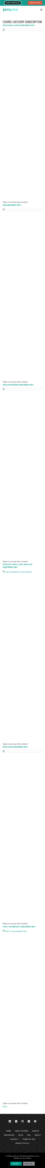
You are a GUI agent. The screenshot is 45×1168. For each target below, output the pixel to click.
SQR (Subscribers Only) (12, 205)
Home (8, 1131)
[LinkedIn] (10, 1121)
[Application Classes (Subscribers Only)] (22, 114)
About (38, 1135)
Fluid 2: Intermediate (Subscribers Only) (19, 926)
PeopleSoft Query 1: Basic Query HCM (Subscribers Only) (17, 565)
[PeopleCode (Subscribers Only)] (22, 836)
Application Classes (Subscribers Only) (19, 25)
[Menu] (41, 10)
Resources (9, 1135)
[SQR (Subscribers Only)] (22, 294)
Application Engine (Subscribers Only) (18, 384)
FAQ (29, 1135)
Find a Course (21, 1131)
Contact (14, 1139)
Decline (28, 1164)
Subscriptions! (13, 3)
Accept (16, 1164)
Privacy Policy (22, 1143)
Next (5, 1106)
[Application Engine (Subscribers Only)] (22, 474)
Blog (20, 1135)
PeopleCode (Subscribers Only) (15, 747)
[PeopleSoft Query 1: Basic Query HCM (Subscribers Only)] (22, 656)
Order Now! (35, 3)
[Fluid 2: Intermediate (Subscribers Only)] (22, 1016)
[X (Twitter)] (29, 1121)
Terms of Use (28, 1139)
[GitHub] (22, 1121)
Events (35, 1131)
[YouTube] (16, 1121)
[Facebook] (35, 1121)
